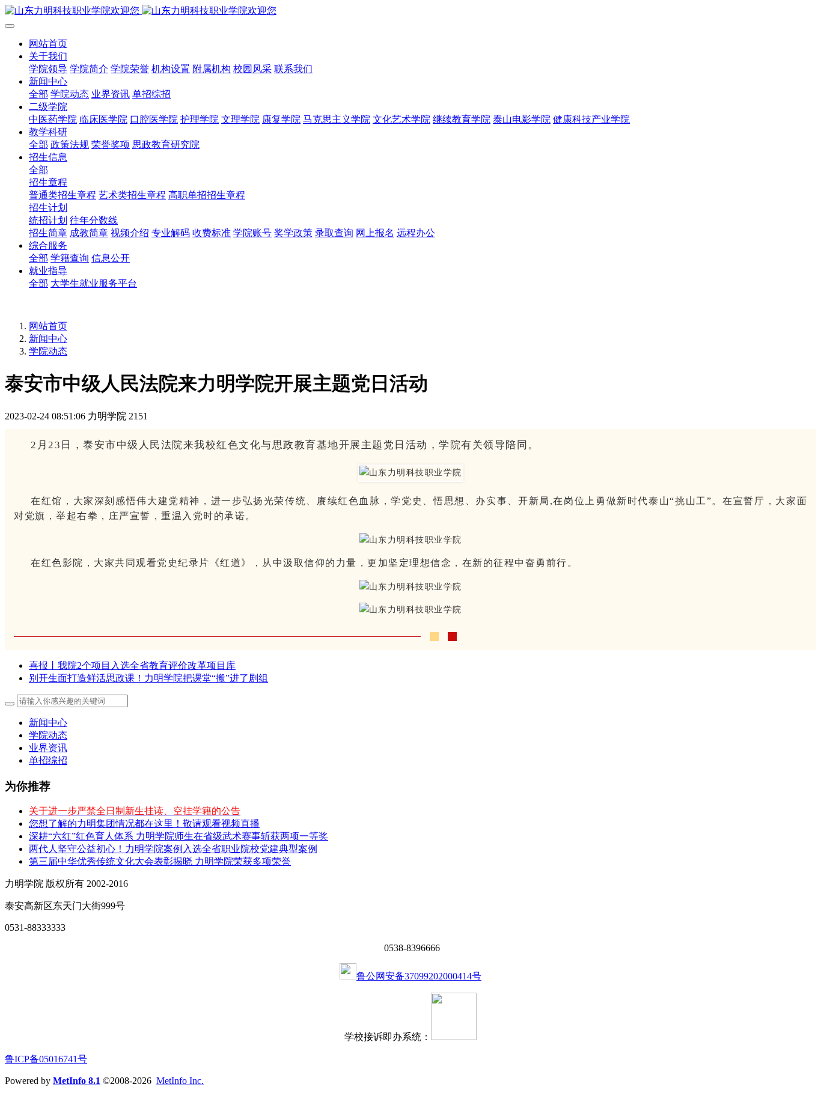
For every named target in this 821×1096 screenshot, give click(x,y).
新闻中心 (48, 338)
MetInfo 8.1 (76, 1081)
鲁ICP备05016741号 (46, 1059)
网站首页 (48, 43)
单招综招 (48, 760)
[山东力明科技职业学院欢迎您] (410, 11)
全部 (38, 94)
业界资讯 (48, 748)
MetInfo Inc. (180, 1081)
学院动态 (48, 351)
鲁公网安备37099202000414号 (418, 976)
